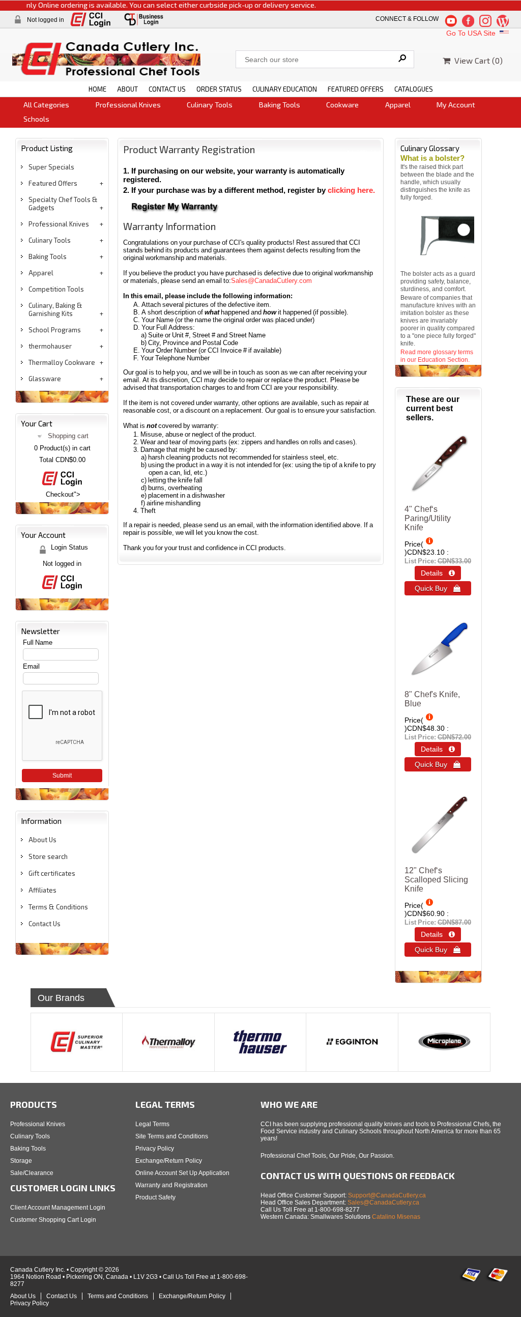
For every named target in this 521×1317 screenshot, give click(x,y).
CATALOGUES (413, 89)
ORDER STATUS (219, 89)
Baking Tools (279, 104)
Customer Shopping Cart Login (53, 1219)
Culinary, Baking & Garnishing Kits (55, 309)
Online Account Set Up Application (182, 1173)
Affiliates (42, 890)
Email (31, 666)
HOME (97, 89)
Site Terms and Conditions (171, 1136)
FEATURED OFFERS (356, 89)
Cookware (342, 104)
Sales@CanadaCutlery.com (271, 280)
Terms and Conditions (118, 1296)
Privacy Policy (154, 1148)
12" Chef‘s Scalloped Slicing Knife (436, 880)
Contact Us (44, 924)
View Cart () (476, 60)
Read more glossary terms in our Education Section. (436, 356)
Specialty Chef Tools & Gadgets (63, 203)
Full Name (37, 642)
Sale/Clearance (31, 1173)
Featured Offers (52, 183)
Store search (48, 856)
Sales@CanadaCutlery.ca (383, 1202)
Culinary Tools (210, 104)
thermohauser (50, 346)
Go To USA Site (472, 33)
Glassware (44, 379)
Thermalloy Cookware (61, 362)
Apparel (398, 104)
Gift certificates (51, 873)
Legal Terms (152, 1124)
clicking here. (351, 190)
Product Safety (155, 1197)
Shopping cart (68, 436)
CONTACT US (167, 89)
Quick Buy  (437, 588)
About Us (42, 840)
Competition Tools (56, 289)
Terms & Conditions (58, 907)
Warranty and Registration (171, 1185)
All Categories (46, 104)
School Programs (54, 330)
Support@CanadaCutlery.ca (387, 1195)
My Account (456, 104)
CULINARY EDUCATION (284, 89)
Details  (438, 573)
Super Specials (51, 167)
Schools (36, 118)
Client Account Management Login (57, 1207)
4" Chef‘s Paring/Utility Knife (427, 518)
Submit (62, 775)
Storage (21, 1160)
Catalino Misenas (396, 1216)
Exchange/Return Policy (168, 1160)
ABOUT (127, 89)
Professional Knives (128, 104)
